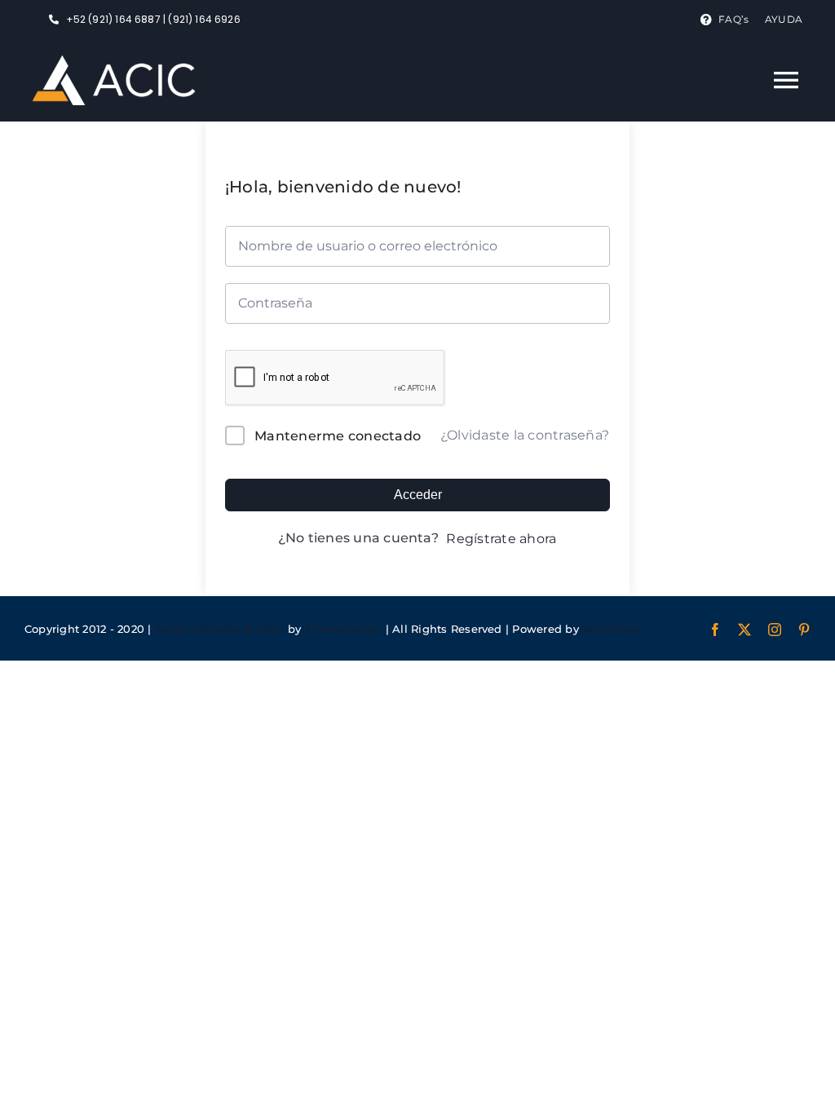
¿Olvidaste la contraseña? (524, 435)
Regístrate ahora (501, 538)
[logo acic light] (114, 61)
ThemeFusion (343, 628)
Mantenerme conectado (337, 436)
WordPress (612, 628)
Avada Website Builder (220, 628)
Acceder (418, 495)
